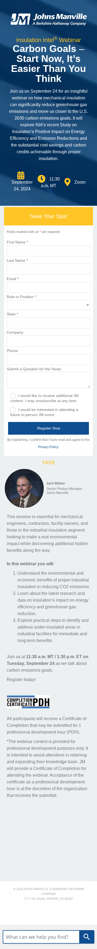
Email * (13, 279)
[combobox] (41, 937)
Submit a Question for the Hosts (34, 369)
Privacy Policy (48, 447)
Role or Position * (21, 297)
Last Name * (17, 260)
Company (15, 332)
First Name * (17, 242)
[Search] (86, 937)
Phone (12, 350)
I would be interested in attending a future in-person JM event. (44, 412)
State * (12, 314)
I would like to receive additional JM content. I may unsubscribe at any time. (44, 398)
